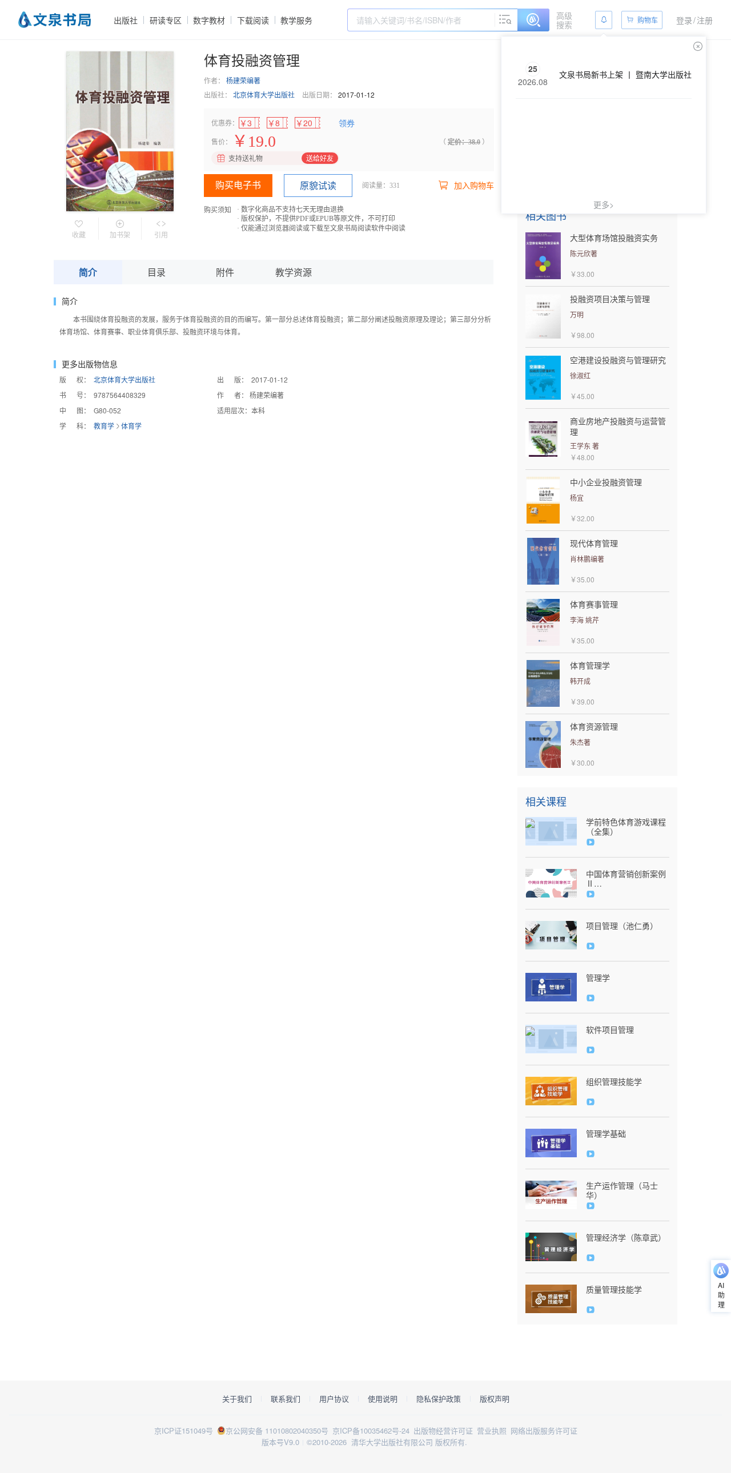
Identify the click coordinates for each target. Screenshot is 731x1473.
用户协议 (334, 1399)
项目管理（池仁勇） (622, 926)
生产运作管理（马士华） (622, 1190)
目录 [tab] (156, 272)
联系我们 (285, 1399)
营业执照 (492, 1430)
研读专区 (166, 20)
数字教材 (209, 20)
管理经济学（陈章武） (626, 1237)
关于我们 (237, 1399)
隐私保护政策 (438, 1399)
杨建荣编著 (243, 80)
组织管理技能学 (614, 1081)
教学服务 (296, 20)
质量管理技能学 (614, 1289)
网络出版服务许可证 (544, 1430)
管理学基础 (606, 1133)
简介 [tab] (88, 272)
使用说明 (382, 1399)
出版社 (126, 20)
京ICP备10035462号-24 (370, 1430)
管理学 (598, 978)
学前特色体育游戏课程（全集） (626, 826)
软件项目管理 (610, 1030)
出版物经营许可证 (443, 1430)
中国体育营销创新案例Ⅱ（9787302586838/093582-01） (627, 878)
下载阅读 (253, 20)
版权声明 (494, 1399)
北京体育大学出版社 (264, 94)
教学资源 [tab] (293, 272)
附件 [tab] (225, 272)
